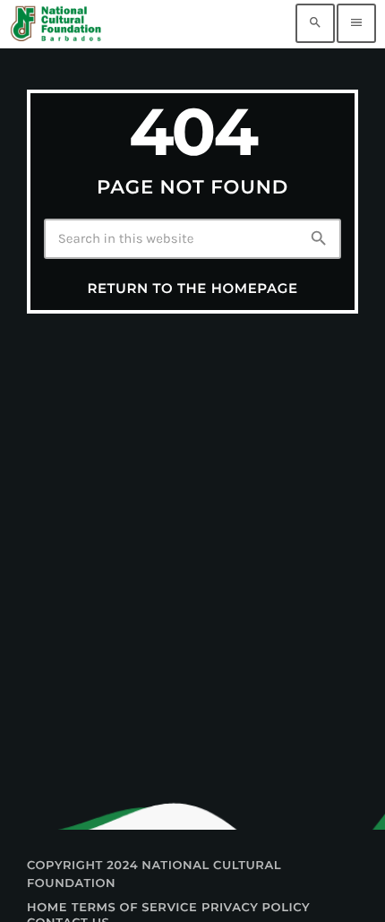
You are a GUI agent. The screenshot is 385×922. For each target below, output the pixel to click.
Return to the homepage (192, 288)
